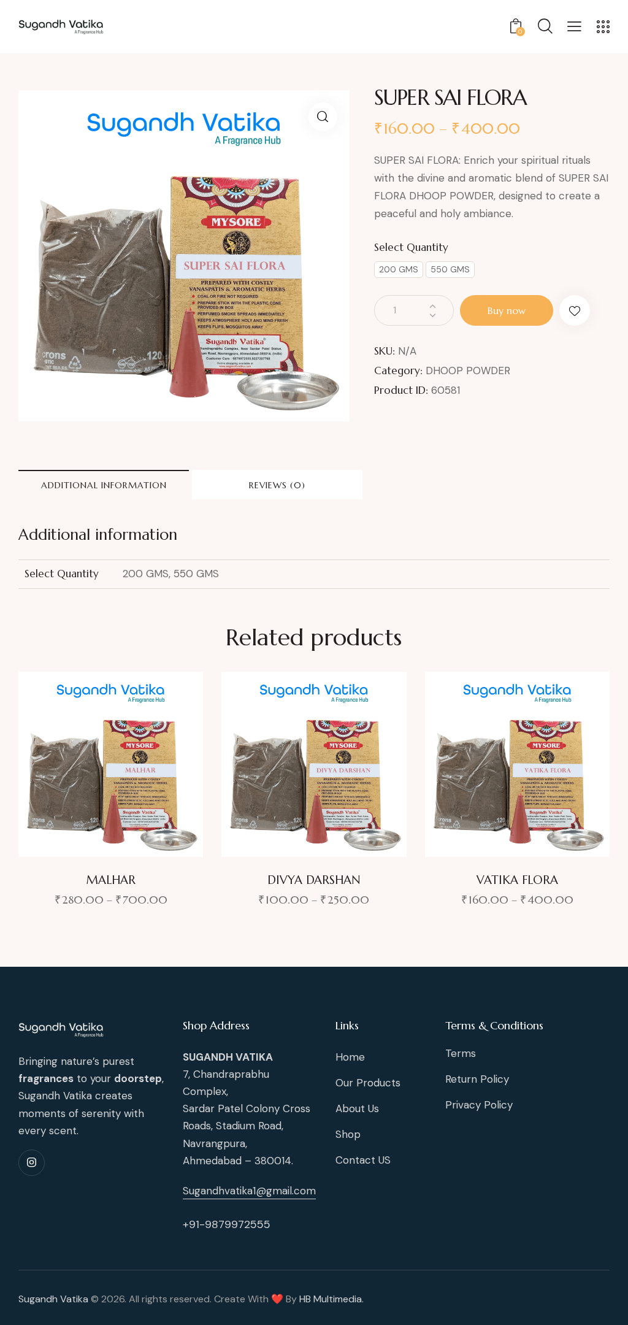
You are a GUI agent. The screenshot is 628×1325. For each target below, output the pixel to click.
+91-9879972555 (226, 1224)
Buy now (507, 310)
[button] (322, 116)
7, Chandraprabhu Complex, (228, 1074)
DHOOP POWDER (468, 370)
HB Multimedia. (331, 1298)
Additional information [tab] (104, 485)
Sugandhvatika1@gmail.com (249, 1190)
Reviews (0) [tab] (277, 485)
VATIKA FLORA (517, 879)
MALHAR (111, 879)
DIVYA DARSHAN (313, 879)
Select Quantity (411, 247)
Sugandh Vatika (53, 1298)
